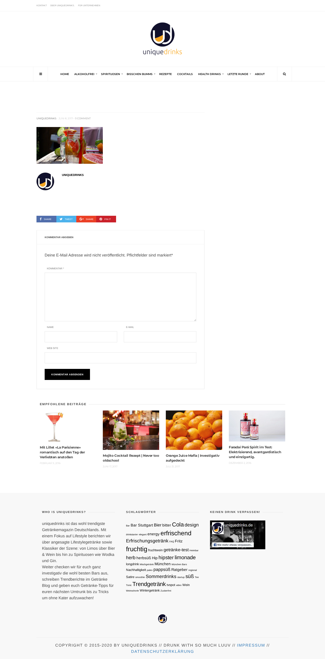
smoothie (140, 577)
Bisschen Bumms (140, 74)
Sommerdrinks (161, 576)
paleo (150, 570)
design (192, 524)
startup (181, 577)
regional (192, 570)
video (179, 585)
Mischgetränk (147, 564)
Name (50, 327)
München (163, 564)
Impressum (251, 645)
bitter (166, 525)
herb (131, 557)
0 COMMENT (83, 118)
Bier (157, 524)
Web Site (52, 348)
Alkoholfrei (84, 74)
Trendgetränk (149, 584)
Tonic (129, 585)
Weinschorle (132, 590)
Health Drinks (209, 74)
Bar (128, 525)
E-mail (130, 327)
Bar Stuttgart (142, 525)
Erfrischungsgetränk (147, 540)
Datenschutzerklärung (162, 651)
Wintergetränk (150, 590)
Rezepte (165, 74)
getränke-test (176, 549)
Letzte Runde (238, 74)
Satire (130, 577)
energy (153, 534)
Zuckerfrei (166, 590)
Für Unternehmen (89, 5)
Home (64, 74)
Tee (197, 577)
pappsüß (161, 569)
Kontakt (41, 5)
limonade (185, 557)
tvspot (171, 585)
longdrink (132, 564)
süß (189, 576)
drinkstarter (132, 534)
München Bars (179, 564)
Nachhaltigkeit (136, 570)
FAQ (171, 541)
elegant (143, 534)
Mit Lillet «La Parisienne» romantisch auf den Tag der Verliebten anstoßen (62, 452)
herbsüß (143, 558)
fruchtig (136, 549)
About (260, 74)
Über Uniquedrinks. (62, 5)
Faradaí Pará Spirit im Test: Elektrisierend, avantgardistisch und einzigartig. (255, 452)
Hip (155, 558)
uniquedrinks (46, 118)
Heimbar (194, 550)
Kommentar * (55, 268)
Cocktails (185, 74)
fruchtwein (155, 550)
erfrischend (176, 533)
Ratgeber (179, 569)
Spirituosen (110, 74)
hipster (166, 557)
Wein (186, 585)
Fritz (179, 541)
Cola (178, 524)
